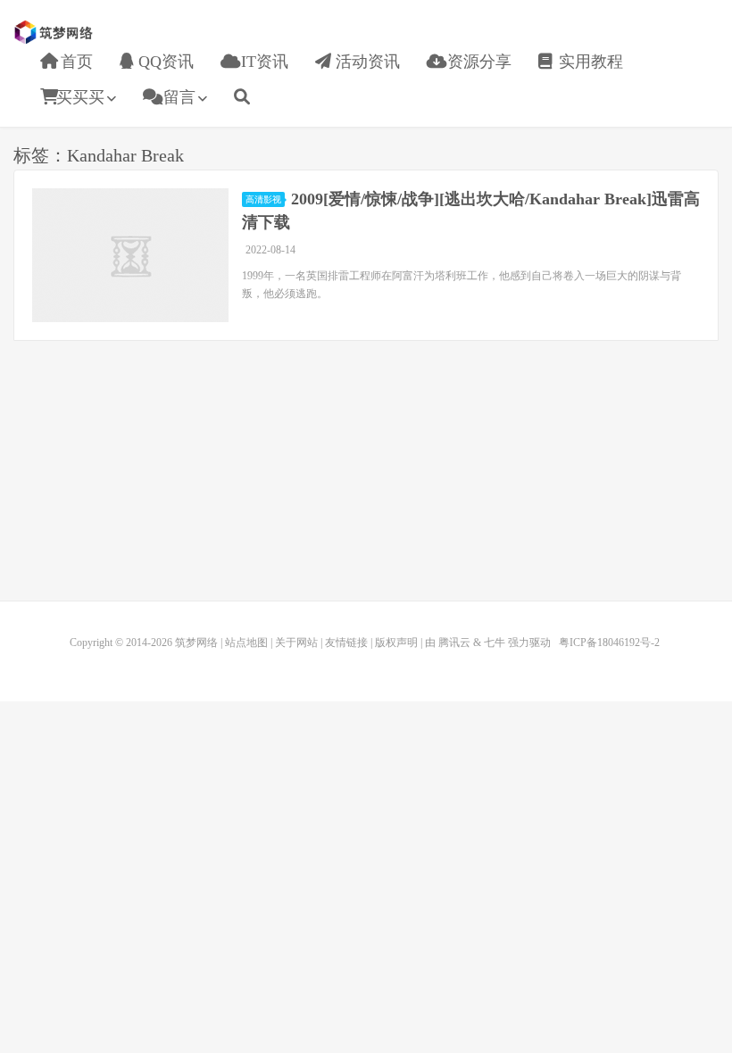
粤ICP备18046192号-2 (609, 642)
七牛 (494, 642)
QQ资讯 (164, 61)
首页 (74, 61)
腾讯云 (454, 642)
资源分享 (477, 61)
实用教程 (588, 61)
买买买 (80, 97)
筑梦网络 (55, 32)
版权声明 (396, 642)
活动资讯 (365, 61)
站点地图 (246, 642)
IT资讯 (262, 61)
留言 (177, 97)
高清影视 (263, 199)
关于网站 (296, 642)
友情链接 (346, 642)
